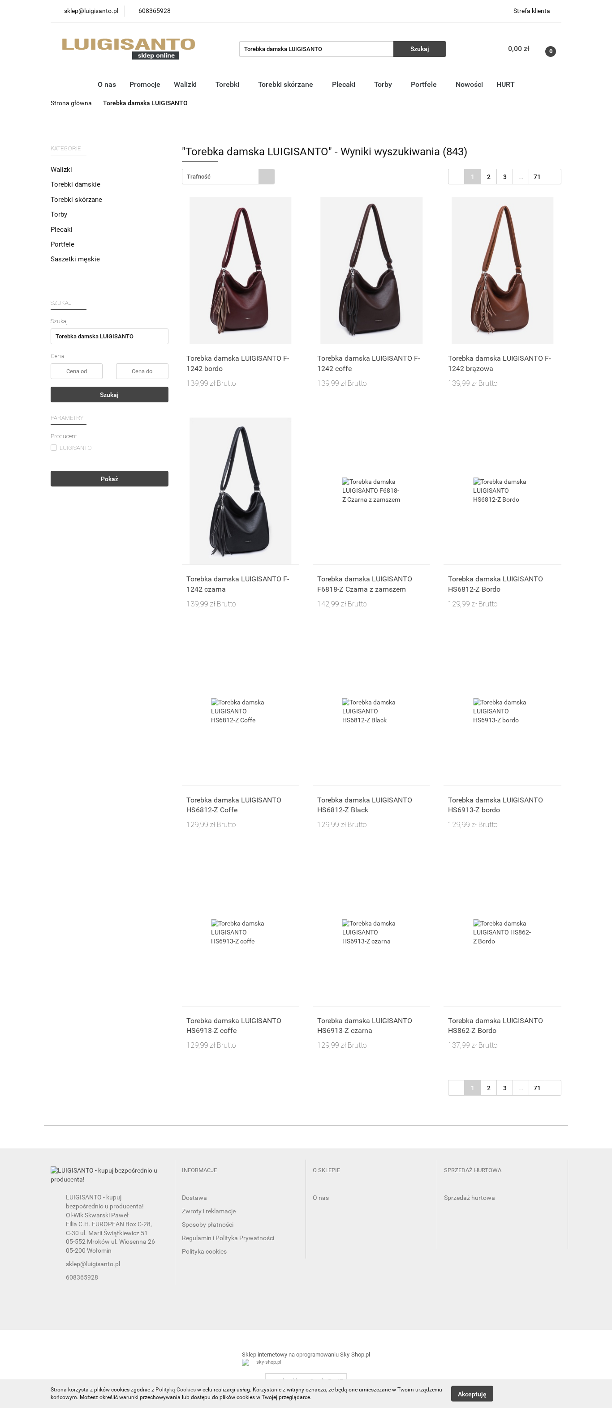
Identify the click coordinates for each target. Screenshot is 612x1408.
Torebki (228, 84)
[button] (199, 1171)
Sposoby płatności (207, 1224)
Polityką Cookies (175, 1390)
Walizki (186, 84)
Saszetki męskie (75, 259)
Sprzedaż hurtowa (469, 1197)
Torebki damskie (76, 184)
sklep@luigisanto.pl (93, 1263)
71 (537, 176)
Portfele (425, 84)
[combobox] (228, 176)
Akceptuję (472, 1393)
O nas (107, 84)
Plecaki (344, 84)
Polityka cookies (204, 1251)
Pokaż (109, 478)
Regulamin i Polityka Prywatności (228, 1238)
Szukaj (109, 394)
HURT (505, 84)
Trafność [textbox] (199, 176)
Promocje (144, 84)
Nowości (469, 84)
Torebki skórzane (286, 84)
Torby (384, 84)
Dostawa (194, 1197)
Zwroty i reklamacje (209, 1211)
